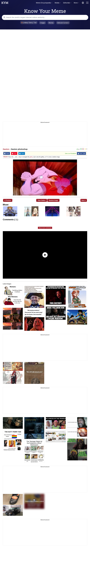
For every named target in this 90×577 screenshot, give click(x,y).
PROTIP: (5, 156)
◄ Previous (7, 200)
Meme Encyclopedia (43, 3)
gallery (31, 156)
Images (42, 23)
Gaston (6, 149)
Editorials (66, 3)
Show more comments (45, 228)
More (75, 3)
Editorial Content (63, 23)
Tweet (22, 153)
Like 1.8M (82, 153)
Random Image (53, 200)
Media (57, 3)
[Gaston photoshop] (45, 177)
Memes (51, 23)
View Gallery (41, 200)
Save (14, 153)
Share (7, 153)
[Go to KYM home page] (4, 3)
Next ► (83, 200)
